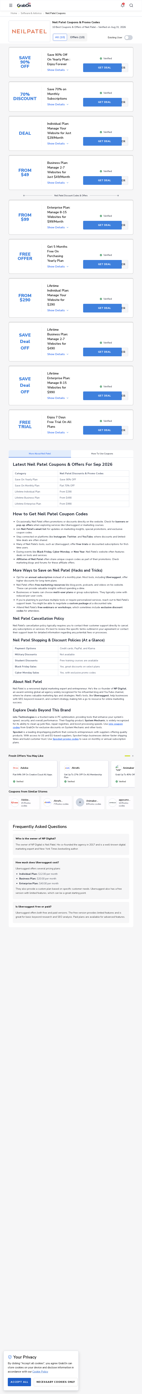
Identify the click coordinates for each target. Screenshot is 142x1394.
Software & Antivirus (31, 13)
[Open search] (130, 5)
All (60, 37)
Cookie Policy (40, 1371)
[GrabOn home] (24, 5)
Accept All (19, 1382)
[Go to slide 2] (132, 755)
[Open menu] (12, 5)
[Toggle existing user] (128, 37)
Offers (77, 37)
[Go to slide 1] (127, 755)
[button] (29, 31)
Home (14, 13)
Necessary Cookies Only (56, 1382)
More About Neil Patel (40, 453)
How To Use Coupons (102, 453)
